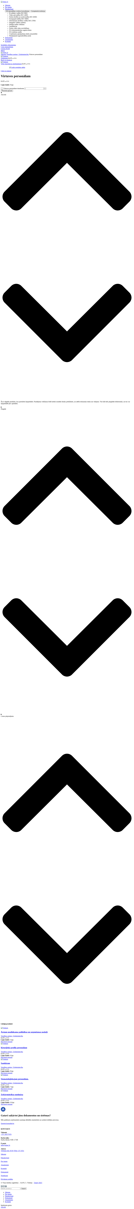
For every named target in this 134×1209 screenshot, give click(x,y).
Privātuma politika (7, 1179)
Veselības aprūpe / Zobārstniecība (17, 54)
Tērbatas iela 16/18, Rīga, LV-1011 (12, 1151)
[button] (6, 1042)
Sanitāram (5, 1063)
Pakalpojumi (5, 1158)
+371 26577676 (6, 1134)
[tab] (17, 11)
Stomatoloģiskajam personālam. (15, 1079)
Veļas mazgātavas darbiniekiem (11, 64)
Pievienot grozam (7, 91)
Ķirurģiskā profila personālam (14, 1048)
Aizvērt (3, 1207)
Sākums (3, 54)
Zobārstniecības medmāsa (12, 1094)
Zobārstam (4, 58)
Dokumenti (4, 1172)
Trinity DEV (38, 1183)
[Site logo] (4, 2)
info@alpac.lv (5, 1145)
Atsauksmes (5, 1165)
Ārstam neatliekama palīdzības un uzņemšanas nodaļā (24, 1032)
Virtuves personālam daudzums (13, 88)
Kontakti (4, 1168)
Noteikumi (4, 1176)
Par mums (4, 1161)
